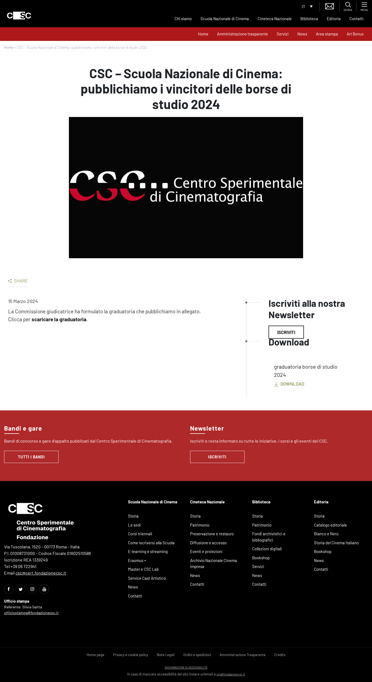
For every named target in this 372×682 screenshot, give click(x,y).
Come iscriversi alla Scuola (151, 542)
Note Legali (166, 655)
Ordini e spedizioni (197, 655)
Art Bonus (355, 33)
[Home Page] (19, 15)
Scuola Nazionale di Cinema (224, 18)
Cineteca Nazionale (275, 18)
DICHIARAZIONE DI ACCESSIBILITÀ (186, 667)
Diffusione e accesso (208, 542)
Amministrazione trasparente (242, 33)
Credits (279, 655)
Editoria (334, 18)
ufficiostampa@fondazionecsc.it (31, 612)
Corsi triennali (140, 533)
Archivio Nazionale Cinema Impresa (213, 563)
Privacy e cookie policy (130, 655)
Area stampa (327, 33)
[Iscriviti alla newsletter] (329, 5)
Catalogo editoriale (330, 524)
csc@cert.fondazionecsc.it (41, 572)
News (302, 33)
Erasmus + (137, 560)
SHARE (20, 280)
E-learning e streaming (148, 551)
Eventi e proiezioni (206, 551)
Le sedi (134, 524)
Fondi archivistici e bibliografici (268, 536)
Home (203, 33)
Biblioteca (309, 18)
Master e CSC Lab (143, 569)
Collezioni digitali (267, 548)
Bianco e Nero (326, 533)
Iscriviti (286, 332)
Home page (95, 655)
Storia (133, 515)
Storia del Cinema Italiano (336, 542)
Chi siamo (183, 18)
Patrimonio (199, 524)
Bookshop (261, 557)
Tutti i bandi (31, 457)
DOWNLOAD (292, 383)
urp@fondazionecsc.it (231, 674)
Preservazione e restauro (212, 533)
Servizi (283, 33)
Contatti (356, 18)
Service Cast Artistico (147, 578)
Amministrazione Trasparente (243, 655)
